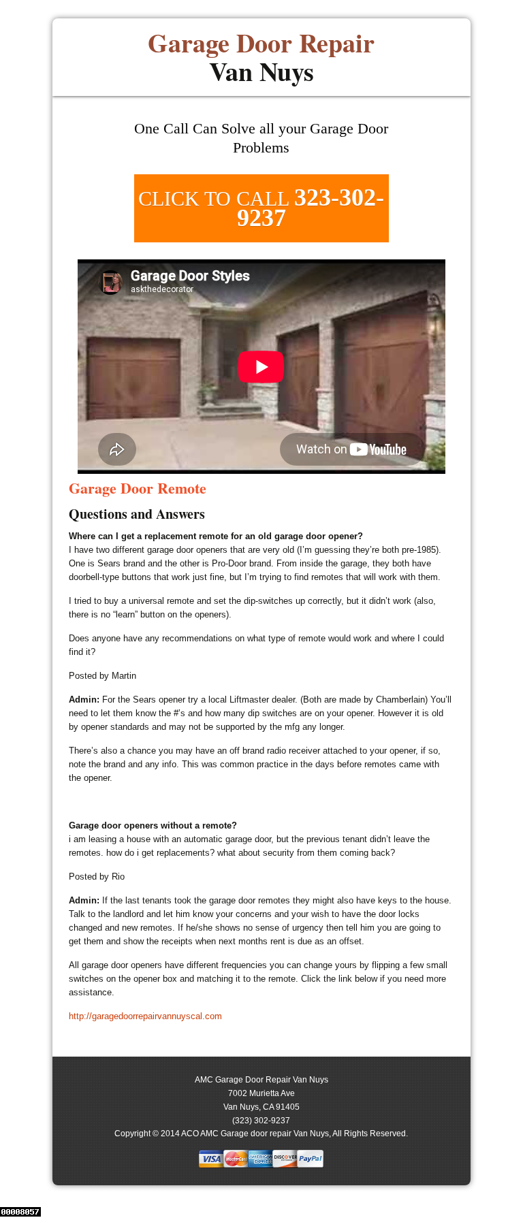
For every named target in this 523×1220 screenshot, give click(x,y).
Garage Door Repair (261, 57)
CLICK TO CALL (261, 207)
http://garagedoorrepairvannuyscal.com (145, 1016)
